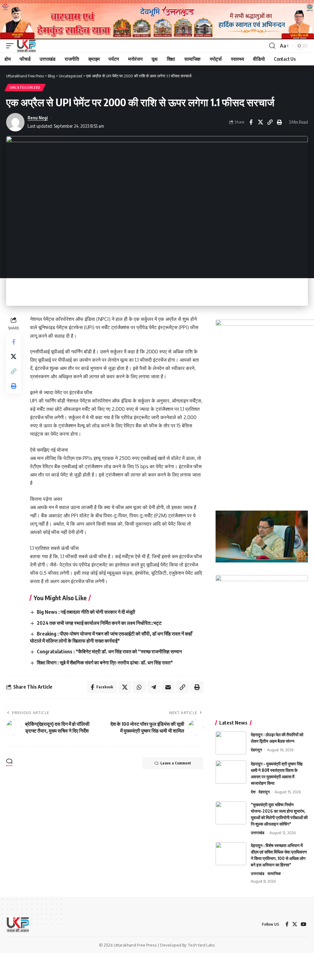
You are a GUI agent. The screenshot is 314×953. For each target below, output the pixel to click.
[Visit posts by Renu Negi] (15, 122)
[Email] (168, 687)
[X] (295, 924)
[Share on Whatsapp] (139, 687)
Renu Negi (38, 117)
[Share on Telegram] (153, 687)
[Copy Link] (270, 122)
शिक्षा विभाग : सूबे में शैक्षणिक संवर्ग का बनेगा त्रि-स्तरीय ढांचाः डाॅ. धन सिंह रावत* (105, 662)
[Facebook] (287, 924)
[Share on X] (260, 122)
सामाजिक (274, 873)
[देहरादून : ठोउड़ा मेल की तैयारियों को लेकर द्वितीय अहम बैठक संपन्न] (231, 742)
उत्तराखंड (257, 832)
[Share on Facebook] (251, 122)
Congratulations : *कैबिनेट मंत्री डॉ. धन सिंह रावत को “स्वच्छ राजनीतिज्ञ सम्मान (109, 651)
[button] (11, 45)
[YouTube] (303, 924)
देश (253, 791)
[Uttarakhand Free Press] (26, 45)
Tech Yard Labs (201, 945)
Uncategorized (25, 87)
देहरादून (256, 749)
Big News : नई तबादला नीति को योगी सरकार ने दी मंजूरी (86, 612)
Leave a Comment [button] (175, 763)
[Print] (279, 122)
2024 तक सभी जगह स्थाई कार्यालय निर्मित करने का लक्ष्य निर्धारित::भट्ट (99, 623)
